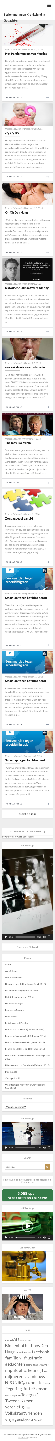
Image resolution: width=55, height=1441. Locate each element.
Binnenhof (14, 1345)
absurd (9, 1340)
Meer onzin (11, 1016)
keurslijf (35, 1370)
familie (11, 1357)
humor (45, 1364)
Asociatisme (11, 970)
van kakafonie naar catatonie (25, 367)
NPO (9, 1382)
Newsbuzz (23, 1437)
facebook (40, 1351)
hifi (40, 1365)
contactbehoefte (13, 977)
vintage (27, 1408)
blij (28, 1345)
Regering (13, 1388)
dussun (28, 1353)
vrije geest (15, 1419)
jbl (24, 1371)
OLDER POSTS (27, 813)
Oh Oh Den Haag (16, 212)
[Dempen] (44, 936)
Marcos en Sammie (14, 49)
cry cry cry (12, 133)
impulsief (14, 1370)
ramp (47, 1383)
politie (26, 1383)
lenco (46, 1371)
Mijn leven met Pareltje (16, 1022)
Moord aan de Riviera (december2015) (24, 1029)
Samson (40, 1388)
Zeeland (37, 1419)
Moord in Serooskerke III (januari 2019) (25, 1042)
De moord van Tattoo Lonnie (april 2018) (25, 984)
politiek (38, 1382)
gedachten (15, 1364)
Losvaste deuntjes (14, 1003)
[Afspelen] (6, 936)
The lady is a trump (18, 443)
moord (27, 1377)
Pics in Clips (11, 1071)
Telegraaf (29, 1394)
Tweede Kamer (19, 1400)
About (8, 964)
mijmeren (14, 1376)
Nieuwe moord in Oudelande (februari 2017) (27, 1065)
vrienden (33, 1413)
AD (16, 1339)
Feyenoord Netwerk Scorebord (18, 836)
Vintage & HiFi (12, 1078)
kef (26, 1371)
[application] (27, 894)
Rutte (27, 1388)
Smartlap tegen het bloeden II (25, 681)
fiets (21, 1358)
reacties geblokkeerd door (30, 1196)
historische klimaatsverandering (27, 288)
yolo (29, 1419)
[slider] (25, 937)
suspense (15, 1395)
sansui (7, 1396)
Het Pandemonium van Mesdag (26, 53)
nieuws (38, 1376)
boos (35, 1345)
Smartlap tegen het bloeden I (25, 760)
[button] (27, 894)
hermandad (32, 1364)
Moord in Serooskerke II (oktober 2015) (25, 1035)
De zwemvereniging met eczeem (21, 990)
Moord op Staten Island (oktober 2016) (25, 1048)
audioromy (27, 1340)
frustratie (33, 1357)
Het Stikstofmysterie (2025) (19, 997)
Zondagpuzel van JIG (19, 518)
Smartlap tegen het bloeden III (26, 598)
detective (20, 1352)
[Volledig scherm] (49, 936)
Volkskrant (15, 1413)
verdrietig (14, 1406)
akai (21, 1340)
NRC (19, 1382)
